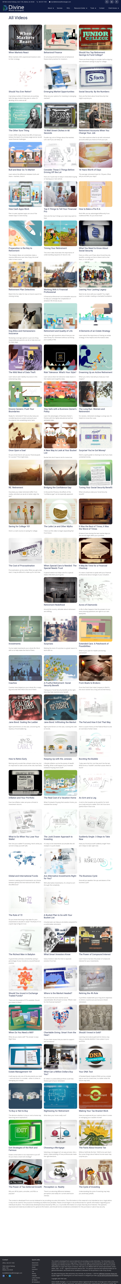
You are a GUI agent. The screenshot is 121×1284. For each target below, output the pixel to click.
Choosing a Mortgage (54, 1147)
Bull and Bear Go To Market (22, 170)
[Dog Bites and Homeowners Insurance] (25, 328)
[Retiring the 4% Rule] (95, 991)
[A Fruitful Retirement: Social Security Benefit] (60, 680)
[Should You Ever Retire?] (25, 89)
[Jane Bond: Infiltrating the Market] (60, 720)
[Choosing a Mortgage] (60, 1145)
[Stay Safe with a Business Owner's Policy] (60, 406)
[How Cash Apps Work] (25, 206)
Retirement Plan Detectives (22, 289)
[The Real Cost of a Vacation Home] (60, 795)
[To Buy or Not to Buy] (25, 1108)
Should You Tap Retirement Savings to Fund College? (92, 53)
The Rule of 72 (15, 915)
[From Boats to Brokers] (95, 680)
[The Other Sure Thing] (25, 128)
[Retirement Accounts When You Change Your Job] (95, 128)
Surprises (48, 643)
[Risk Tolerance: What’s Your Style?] (60, 370)
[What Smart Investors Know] (60, 952)
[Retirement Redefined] (60, 602)
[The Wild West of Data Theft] (25, 370)
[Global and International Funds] (25, 873)
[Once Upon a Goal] (25, 448)
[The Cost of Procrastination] (25, 563)
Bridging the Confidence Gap (57, 487)
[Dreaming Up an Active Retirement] (95, 370)
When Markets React (19, 52)
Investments (15, 643)
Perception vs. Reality (54, 1187)
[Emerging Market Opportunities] (60, 89)
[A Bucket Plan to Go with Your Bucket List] (60, 912)
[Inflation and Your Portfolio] (25, 795)
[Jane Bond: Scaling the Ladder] (25, 720)
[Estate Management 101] (25, 1069)
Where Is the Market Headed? (58, 993)
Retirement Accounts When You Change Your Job (94, 131)
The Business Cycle (88, 876)
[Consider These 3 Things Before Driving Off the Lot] (60, 167)
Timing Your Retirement (55, 248)
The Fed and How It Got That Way (95, 722)
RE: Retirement (16, 487)
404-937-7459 (43, 2)
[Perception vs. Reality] (60, 1184)
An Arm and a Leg (87, 798)
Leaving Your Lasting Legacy (92, 289)
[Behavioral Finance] (60, 50)
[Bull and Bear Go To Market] (25, 167)
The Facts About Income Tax (92, 1147)
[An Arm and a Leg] (95, 795)
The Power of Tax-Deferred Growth (25, 1187)
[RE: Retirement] (25, 485)
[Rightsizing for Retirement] (60, 1108)
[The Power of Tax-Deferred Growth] (25, 1184)
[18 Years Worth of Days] (95, 167)
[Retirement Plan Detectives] (25, 287)
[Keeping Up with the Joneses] (60, 756)
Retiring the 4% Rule (88, 993)
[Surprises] (60, 641)
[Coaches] (25, 680)
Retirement (35, 1263)
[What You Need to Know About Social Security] (95, 246)
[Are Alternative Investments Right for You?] (60, 873)
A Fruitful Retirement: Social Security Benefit (57, 684)
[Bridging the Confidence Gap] (60, 485)
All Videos (34, 1280)
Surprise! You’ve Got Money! (92, 450)
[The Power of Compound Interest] (95, 952)
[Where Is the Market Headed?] (60, 991)
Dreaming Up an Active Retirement (95, 372)
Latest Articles (36, 1278)
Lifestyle (34, 1275)
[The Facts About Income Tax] (95, 1145)
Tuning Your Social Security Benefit (95, 487)
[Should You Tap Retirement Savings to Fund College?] (95, 50)
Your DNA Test (86, 1072)
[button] (50, 8)
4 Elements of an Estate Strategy (94, 331)
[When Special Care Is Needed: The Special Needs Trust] (60, 563)
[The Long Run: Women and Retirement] (95, 406)
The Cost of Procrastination (22, 565)
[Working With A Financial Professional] (60, 287)
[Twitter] (107, 2)
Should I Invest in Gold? (90, 1032)
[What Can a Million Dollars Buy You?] (60, 1069)
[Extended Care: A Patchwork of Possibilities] (95, 641)
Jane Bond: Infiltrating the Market (60, 722)
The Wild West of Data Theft (22, 372)
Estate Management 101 (20, 1072)
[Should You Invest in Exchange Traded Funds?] (25, 991)
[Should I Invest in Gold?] (95, 1030)
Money (34, 1273)
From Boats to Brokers (89, 683)
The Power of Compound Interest (95, 954)
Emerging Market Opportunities (59, 91)
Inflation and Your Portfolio (21, 798)
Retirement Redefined (54, 605)
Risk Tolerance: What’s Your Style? (60, 372)
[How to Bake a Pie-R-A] (95, 206)
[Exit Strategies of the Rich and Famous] (25, 1145)
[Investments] (25, 641)
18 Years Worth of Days (90, 170)
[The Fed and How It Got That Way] (95, 720)
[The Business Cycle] (95, 873)
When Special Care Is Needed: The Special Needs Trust (60, 566)
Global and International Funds (23, 876)
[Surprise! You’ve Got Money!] (95, 448)
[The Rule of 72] (25, 912)
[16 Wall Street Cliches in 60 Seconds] (60, 128)
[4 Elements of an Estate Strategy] (95, 328)
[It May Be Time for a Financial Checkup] (95, 563)
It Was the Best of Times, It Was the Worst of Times (94, 527)
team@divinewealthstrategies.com (61, 2)
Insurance (34, 1269)
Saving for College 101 (19, 526)
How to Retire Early (18, 759)
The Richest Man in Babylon (22, 954)
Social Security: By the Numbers (94, 91)
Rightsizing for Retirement (56, 1111)
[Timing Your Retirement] (60, 246)
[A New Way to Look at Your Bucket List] (60, 448)
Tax (33, 1271)
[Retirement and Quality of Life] (60, 328)
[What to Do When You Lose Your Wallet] (25, 834)
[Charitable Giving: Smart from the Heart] (60, 1030)
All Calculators (36, 1282)
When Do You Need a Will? (21, 1032)
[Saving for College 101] (25, 524)
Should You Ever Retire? (20, 91)
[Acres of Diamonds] (95, 602)
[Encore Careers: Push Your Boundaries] (25, 406)
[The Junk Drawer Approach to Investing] (60, 834)
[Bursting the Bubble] (95, 756)
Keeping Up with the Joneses (58, 759)
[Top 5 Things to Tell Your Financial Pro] (60, 206)
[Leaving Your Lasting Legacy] (95, 287)
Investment (35, 1265)
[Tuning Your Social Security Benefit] (95, 485)
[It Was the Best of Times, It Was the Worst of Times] (95, 524)
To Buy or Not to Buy (18, 1111)
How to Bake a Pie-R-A (89, 209)
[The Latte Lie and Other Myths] (60, 524)
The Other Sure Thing (19, 130)
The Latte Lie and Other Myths (58, 526)
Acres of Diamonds (88, 605)
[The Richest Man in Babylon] (25, 952)
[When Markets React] (25, 50)
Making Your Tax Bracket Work (93, 1111)
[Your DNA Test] (95, 1069)
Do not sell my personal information (107, 1275)
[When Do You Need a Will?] (25, 1030)
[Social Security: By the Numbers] (95, 89)
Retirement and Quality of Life (58, 331)
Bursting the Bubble (88, 759)
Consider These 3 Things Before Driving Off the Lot (59, 171)
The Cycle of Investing (89, 1187)
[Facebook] (117, 2)
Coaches (13, 683)
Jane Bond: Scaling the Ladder (23, 722)
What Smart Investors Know (57, 954)
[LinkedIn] (112, 2)
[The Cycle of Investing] (95, 1184)
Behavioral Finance (53, 52)
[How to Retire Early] (25, 756)
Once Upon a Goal (17, 450)
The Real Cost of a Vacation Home (60, 798)
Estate (34, 1267)
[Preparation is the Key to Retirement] (25, 246)
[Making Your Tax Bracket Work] (95, 1108)
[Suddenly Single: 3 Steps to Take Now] (95, 834)
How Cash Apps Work (19, 209)
